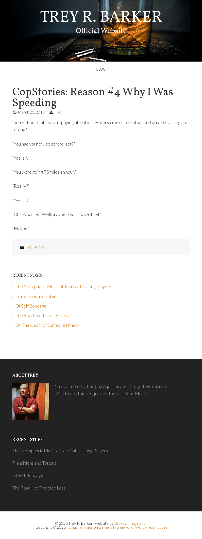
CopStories (35, 247)
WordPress (145, 527)
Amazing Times (80, 527)
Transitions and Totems (37, 296)
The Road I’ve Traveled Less (42, 315)
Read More (135, 393)
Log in (162, 527)
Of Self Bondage (31, 306)
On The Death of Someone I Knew (47, 325)
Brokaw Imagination (131, 523)
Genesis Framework (116, 527)
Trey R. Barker (101, 18)
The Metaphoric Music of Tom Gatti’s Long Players (63, 286)
